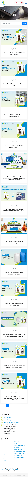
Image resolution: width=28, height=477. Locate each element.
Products (5, 446)
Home (4, 442)
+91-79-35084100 (8, 417)
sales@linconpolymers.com (10, 420)
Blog (4, 454)
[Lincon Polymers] (3, 3)
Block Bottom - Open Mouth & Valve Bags (19, 452)
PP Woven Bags (18, 455)
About (4, 444)
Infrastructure (6, 448)
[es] (22, 3)
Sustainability (6, 452)
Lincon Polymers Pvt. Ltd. (11, 475)
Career (4, 456)
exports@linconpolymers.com (11, 422)
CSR (4, 450)
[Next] (20, 405)
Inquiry (4, 460)
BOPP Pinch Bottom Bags (19, 442)
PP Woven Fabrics (19, 457)
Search (24, 23)
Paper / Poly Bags (18, 449)
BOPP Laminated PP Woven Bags (19, 446)
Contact (4, 458)
